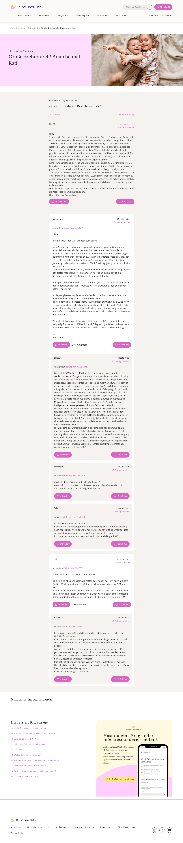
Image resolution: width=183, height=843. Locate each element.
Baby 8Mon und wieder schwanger (29, 744)
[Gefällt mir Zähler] (125, 201)
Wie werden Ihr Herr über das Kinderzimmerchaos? (37, 760)
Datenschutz (105, 827)
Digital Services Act (126, 827)
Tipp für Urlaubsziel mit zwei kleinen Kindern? (35, 733)
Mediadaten (61, 827)
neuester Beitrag (126, 114)
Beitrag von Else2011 (73, 227)
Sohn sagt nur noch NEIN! (25, 739)
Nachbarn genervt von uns (26, 776)
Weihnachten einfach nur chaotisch (30, 765)
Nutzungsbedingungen (83, 827)
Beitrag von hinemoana (76, 366)
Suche (149, 7)
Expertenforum (24, 15)
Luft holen (18, 749)
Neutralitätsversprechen (38, 827)
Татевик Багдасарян (175, 83)
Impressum (16, 827)
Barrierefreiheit (18, 833)
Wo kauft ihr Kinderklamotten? (27, 755)
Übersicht (57, 114)
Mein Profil (165, 7)
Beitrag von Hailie (74, 626)
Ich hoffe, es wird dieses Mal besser (30, 728)
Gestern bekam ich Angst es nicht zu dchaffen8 (35, 771)
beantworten (61, 201)
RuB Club (153, 15)
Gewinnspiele (82, 15)
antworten (63, 344)
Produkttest (167, 15)
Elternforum (44, 15)
